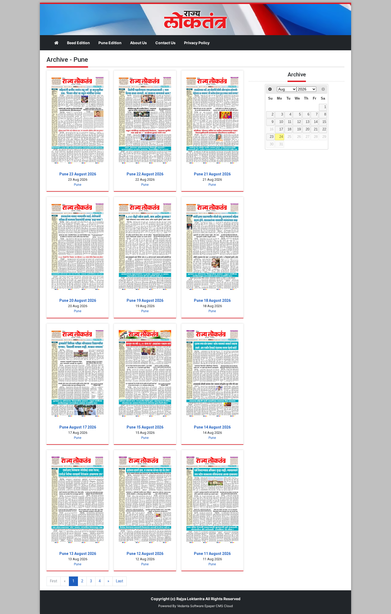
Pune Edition (110, 42)
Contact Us (165, 42)
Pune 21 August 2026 (212, 174)
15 (324, 122)
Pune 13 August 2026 (77, 553)
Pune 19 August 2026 (145, 300)
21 (316, 129)
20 (307, 129)
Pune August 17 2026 (77, 427)
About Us (138, 42)
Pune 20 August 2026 (77, 300)
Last (119, 581)
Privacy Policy (197, 42)
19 (299, 129)
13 (307, 122)
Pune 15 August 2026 (145, 427)
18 (289, 129)
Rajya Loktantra (190, 598)
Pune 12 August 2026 (145, 553)
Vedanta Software (190, 606)
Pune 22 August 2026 (145, 174)
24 (281, 137)
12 (299, 122)
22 (324, 129)
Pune (77, 185)
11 (289, 122)
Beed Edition (78, 42)
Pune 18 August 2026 (212, 300)
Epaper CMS (214, 606)
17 (281, 129)
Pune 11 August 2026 (212, 553)
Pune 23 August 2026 (77, 174)
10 (281, 122)
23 (271, 137)
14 (316, 122)
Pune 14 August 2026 (212, 427)
